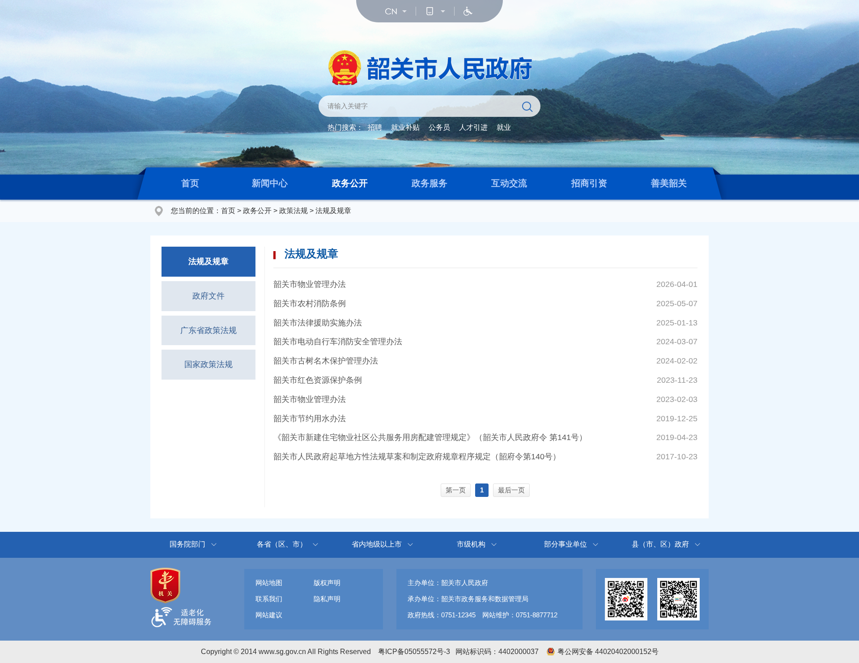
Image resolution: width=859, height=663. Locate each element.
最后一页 (511, 490)
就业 (504, 127)
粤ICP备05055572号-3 (414, 651)
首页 (190, 183)
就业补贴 (405, 127)
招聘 (375, 127)
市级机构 (471, 544)
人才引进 (473, 127)
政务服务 (429, 183)
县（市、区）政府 (660, 544)
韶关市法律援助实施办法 (317, 322)
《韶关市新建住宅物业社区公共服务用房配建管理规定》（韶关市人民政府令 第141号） (430, 437)
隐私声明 (327, 599)
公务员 (439, 127)
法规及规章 (333, 210)
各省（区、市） (282, 544)
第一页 (456, 490)
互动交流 (509, 183)
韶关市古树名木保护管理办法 (325, 360)
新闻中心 (270, 183)
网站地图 (268, 582)
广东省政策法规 (208, 330)
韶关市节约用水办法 (309, 418)
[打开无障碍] (468, 11)
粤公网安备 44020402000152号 (608, 651)
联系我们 (268, 599)
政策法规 (293, 210)
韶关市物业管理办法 (309, 284)
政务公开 (350, 183)
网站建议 (268, 615)
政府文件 (208, 295)
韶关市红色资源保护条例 (317, 380)
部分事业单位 (565, 544)
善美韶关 (669, 183)
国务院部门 (187, 544)
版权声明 (327, 582)
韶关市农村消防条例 (309, 303)
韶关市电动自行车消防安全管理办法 (337, 341)
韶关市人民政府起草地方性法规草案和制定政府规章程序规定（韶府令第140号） (417, 456)
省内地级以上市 (377, 544)
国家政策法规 (208, 364)
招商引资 (589, 183)
